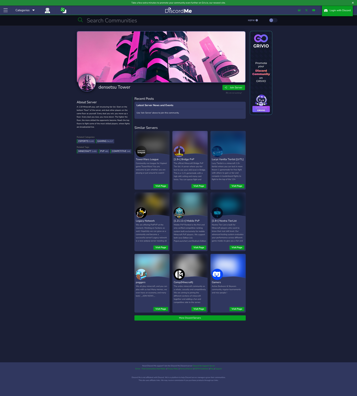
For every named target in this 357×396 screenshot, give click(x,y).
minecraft (87, 151)
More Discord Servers (190, 317)
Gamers (216, 282)
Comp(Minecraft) (183, 282)
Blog (212, 368)
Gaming (105, 141)
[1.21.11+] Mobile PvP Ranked (187, 223)
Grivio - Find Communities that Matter (150, 368)
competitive (121, 151)
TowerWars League (147, 159)
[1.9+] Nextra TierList (224, 220)
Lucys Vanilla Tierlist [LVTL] (228, 159)
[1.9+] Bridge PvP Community (184, 161)
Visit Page (160, 186)
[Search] (80, 20)
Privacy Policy (172, 368)
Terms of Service (186, 368)
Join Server (236, 87)
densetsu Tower (114, 87)
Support (218, 368)
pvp (104, 151)
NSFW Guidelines (201, 368)
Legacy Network (145, 220)
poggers (140, 282)
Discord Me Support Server (204, 366)
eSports (86, 141)
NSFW (251, 20)
